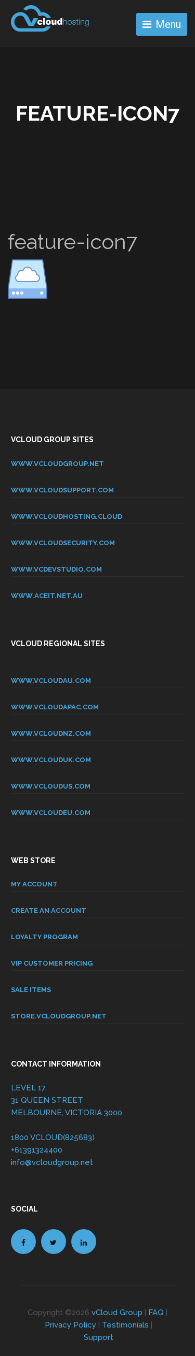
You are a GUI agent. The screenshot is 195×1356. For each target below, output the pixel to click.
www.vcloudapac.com (55, 707)
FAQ (156, 1312)
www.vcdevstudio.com (56, 569)
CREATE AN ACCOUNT (48, 910)
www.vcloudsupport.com (62, 490)
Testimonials (125, 1325)
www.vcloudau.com (51, 680)
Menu (168, 24)
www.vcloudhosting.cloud (66, 516)
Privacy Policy (70, 1325)
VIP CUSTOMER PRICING (52, 963)
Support (98, 1337)
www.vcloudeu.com (50, 812)
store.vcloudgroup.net (59, 1016)
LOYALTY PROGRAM (44, 937)
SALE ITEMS (31, 990)
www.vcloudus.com (50, 786)
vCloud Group (117, 1312)
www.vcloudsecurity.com (63, 543)
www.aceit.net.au (47, 596)
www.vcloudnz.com (51, 733)
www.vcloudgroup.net (57, 464)
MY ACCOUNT (34, 884)
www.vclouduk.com (51, 760)
